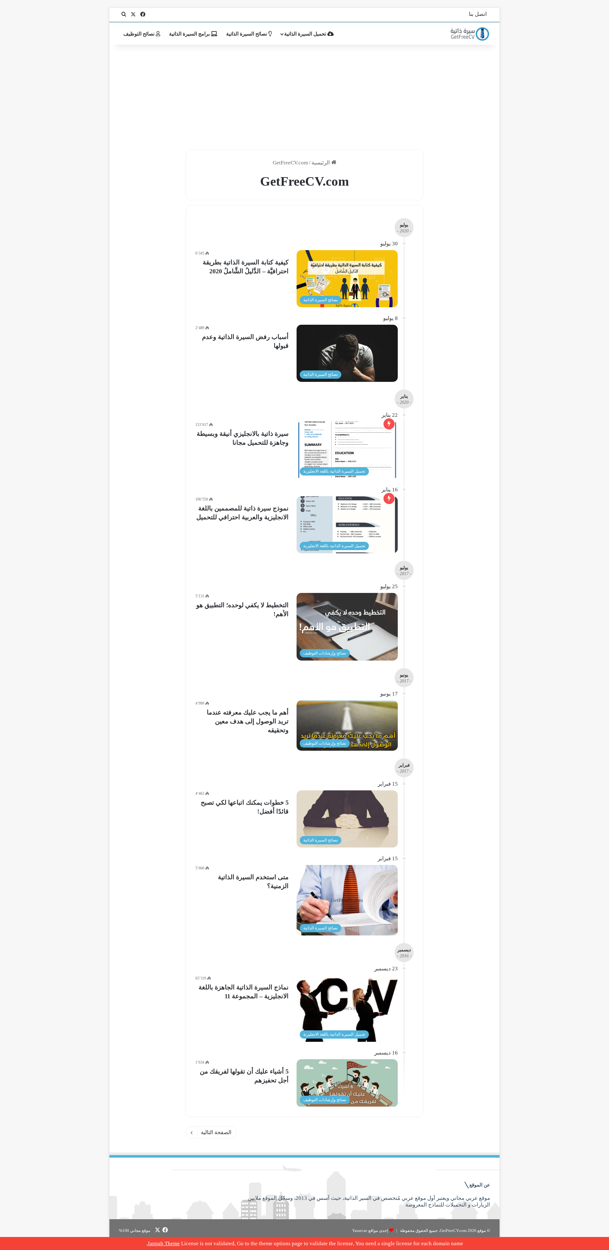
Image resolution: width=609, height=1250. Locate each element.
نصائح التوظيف (139, 34)
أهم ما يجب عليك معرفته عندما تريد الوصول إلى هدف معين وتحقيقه (248, 721)
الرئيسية (321, 163)
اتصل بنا (478, 14)
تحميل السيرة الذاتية (305, 34)
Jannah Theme (163, 1243)
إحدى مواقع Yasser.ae (370, 1230)
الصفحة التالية (216, 1132)
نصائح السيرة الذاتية (247, 34)
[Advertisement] (304, 95)
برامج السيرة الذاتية (190, 34)
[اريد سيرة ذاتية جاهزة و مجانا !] (470, 34)
